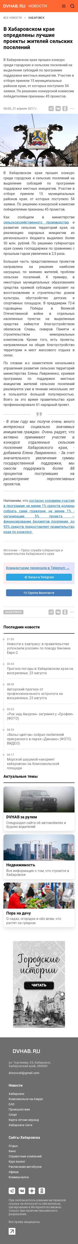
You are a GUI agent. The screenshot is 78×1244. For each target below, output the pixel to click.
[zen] (32, 1191)
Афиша (14, 1172)
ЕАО (12, 1104)
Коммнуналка (19, 1177)
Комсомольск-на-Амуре (26, 1099)
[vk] (22, 1191)
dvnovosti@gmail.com (24, 1073)
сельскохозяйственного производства (36, 222)
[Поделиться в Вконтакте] (58, 108)
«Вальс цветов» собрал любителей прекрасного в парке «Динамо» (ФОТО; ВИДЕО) (39, 739)
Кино (12, 1151)
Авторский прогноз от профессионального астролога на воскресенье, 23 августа (35, 693)
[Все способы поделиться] (72, 108)
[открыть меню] (64, 6)
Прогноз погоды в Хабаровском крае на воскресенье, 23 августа (40, 671)
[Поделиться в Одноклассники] (65, 108)
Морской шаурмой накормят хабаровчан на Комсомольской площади (33, 763)
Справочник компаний (25, 1156)
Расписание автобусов (25, 1166)
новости (38, 6)
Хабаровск (36, 17)
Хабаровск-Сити (20, 1125)
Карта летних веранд (24, 1120)
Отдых (13, 1146)
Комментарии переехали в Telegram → (38, 568)
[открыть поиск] (72, 6)
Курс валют (17, 1161)
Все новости (13, 17)
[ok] (42, 1191)
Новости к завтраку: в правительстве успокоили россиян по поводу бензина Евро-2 (38, 648)
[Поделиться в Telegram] (51, 108)
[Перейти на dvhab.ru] (14, 6)
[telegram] (12, 1191)
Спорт (13, 1114)
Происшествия (19, 1109)
